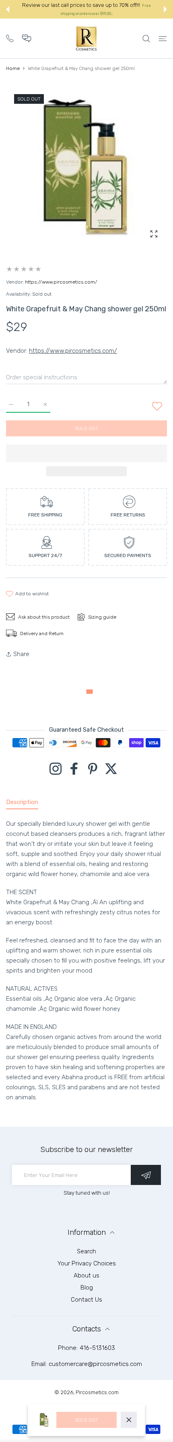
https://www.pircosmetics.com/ (61, 282)
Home (13, 68)
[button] (7, 9)
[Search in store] (146, 38)
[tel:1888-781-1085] (10, 37)
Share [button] (21, 654)
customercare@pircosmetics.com (95, 1364)
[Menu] (162, 38)
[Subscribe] (146, 1175)
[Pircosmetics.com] (86, 38)
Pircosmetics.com (97, 1392)
